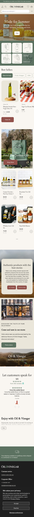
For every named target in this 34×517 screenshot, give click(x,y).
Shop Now (10, 162)
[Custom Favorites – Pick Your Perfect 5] (8, 179)
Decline (16, 508)
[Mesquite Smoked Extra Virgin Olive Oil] (10, 91)
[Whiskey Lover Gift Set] (8, 213)
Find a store (9, 345)
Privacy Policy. (15, 499)
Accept (16, 503)
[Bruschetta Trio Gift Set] (25, 179)
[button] (2, 7)
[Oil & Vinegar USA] (17, 6)
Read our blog (21, 287)
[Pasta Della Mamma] (25, 213)
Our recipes (11, 287)
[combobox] (15, 11)
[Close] (32, 11)
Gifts (29, 75)
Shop (17, 33)
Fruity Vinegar (19, 75)
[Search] (5, 7)
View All (7, 120)
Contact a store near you (7, 474)
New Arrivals (7, 75)
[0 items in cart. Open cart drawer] (32, 7)
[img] (17, 381)
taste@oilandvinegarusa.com (8, 485)
